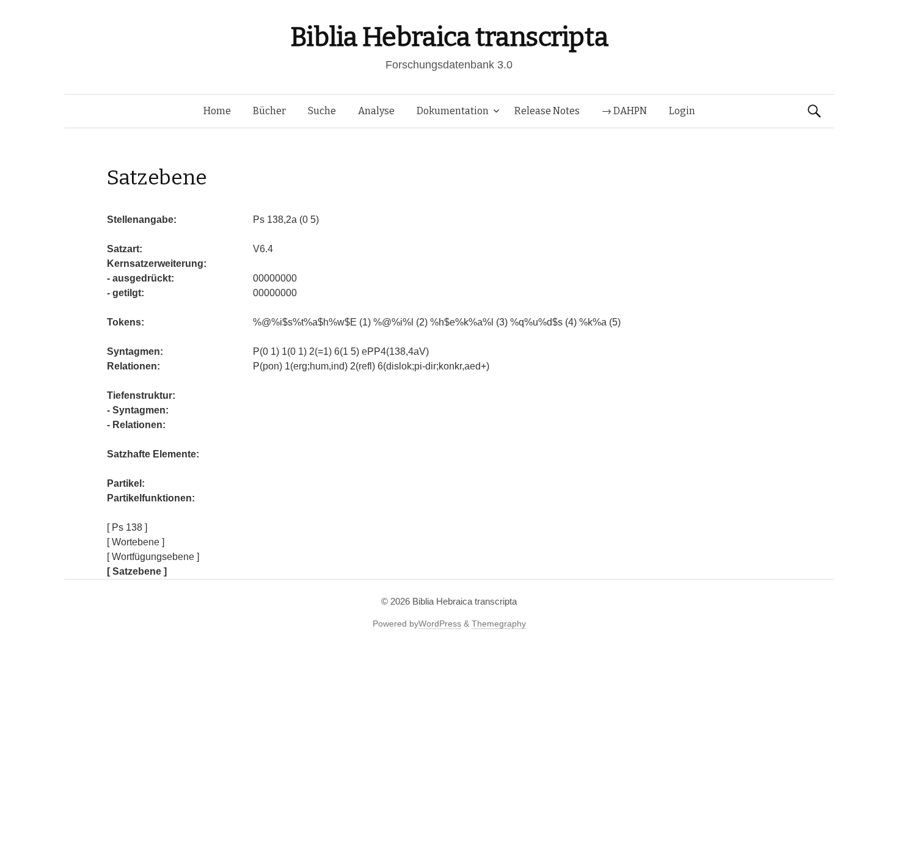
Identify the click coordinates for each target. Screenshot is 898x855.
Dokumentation (453, 111)
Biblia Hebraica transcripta (449, 37)
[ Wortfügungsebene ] (153, 556)
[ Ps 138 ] (127, 527)
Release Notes (547, 111)
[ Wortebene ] (135, 542)
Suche (322, 111)
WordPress (439, 623)
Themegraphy (499, 623)
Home (217, 111)
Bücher (269, 111)
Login (682, 111)
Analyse (376, 111)
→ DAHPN (624, 111)
